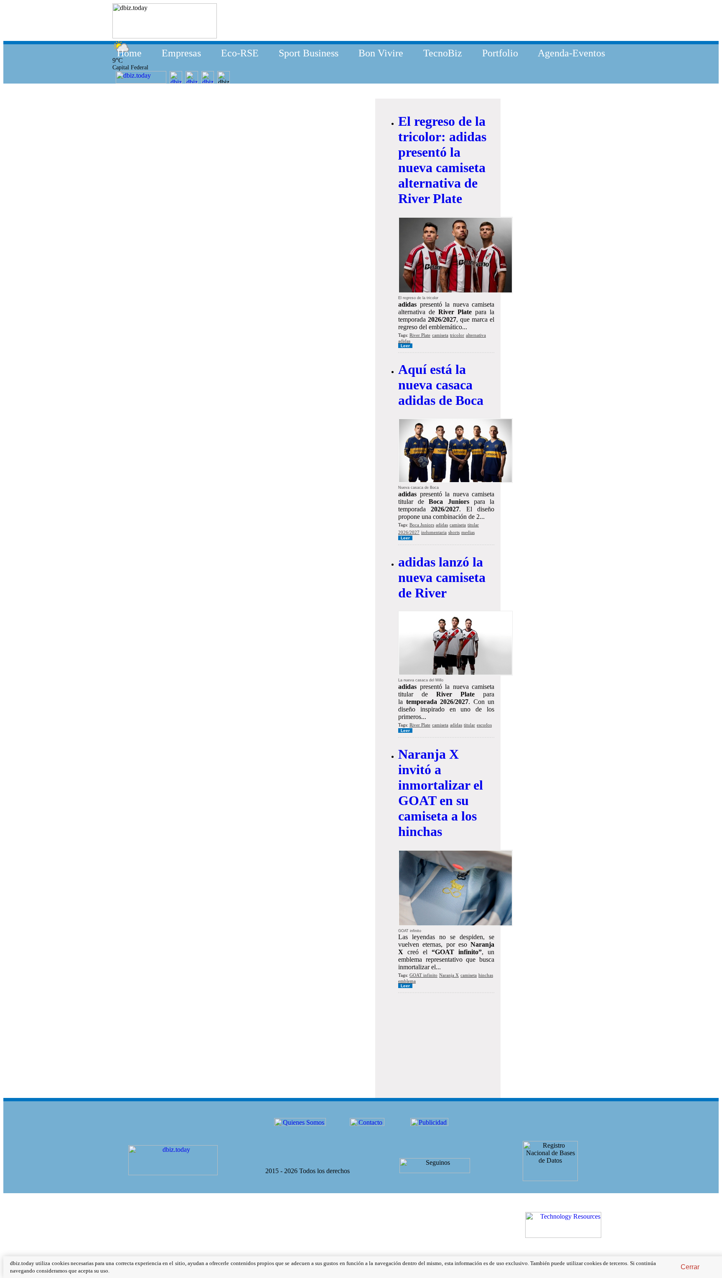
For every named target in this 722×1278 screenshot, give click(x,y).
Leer (405, 345)
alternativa (476, 335)
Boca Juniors (421, 524)
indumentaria (434, 532)
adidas (404, 340)
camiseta (440, 335)
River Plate (419, 335)
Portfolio (500, 53)
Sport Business (308, 53)
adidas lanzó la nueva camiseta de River (442, 577)
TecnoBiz (442, 53)
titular (473, 524)
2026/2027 (408, 532)
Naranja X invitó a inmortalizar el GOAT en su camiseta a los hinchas (440, 793)
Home (129, 53)
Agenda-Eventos (571, 53)
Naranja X (449, 975)
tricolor (457, 335)
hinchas (485, 975)
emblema (407, 980)
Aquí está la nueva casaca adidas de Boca (440, 385)
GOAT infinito (423, 975)
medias (468, 532)
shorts (454, 532)
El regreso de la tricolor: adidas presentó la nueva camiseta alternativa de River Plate (442, 160)
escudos (484, 724)
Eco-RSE (240, 53)
